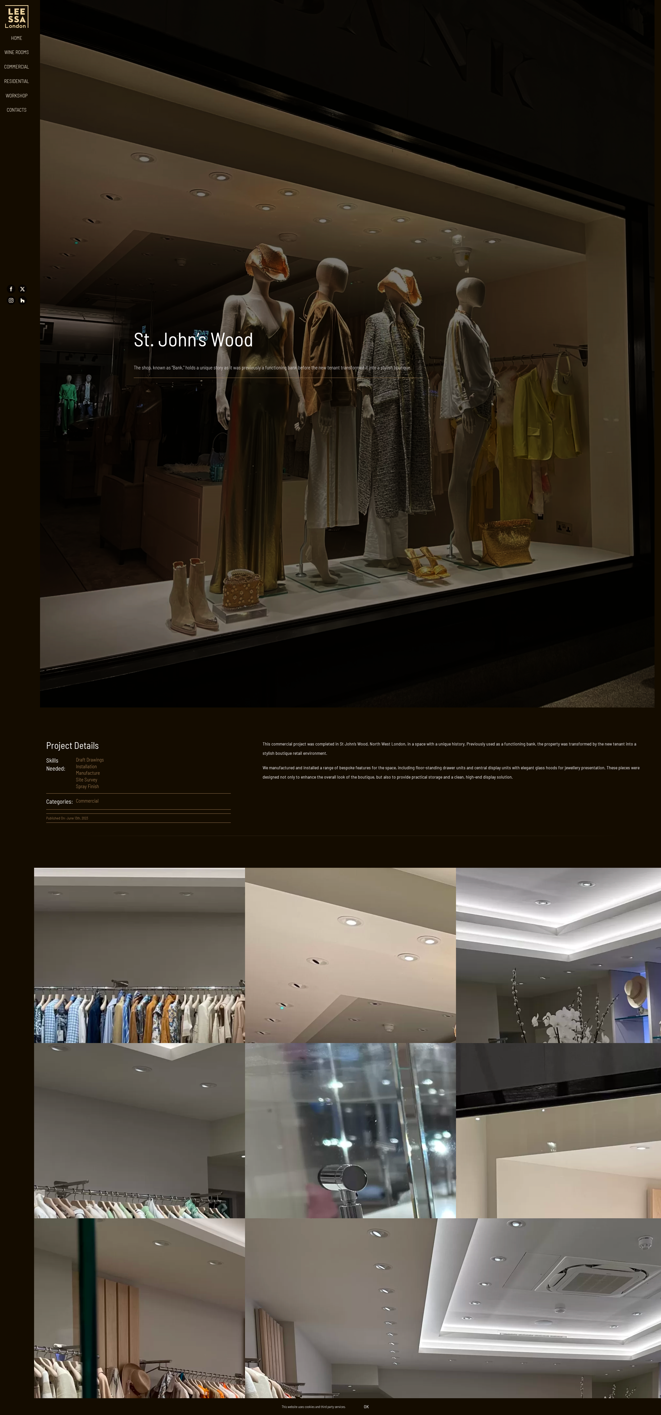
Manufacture (88, 773)
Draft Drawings (90, 760)
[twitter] (22, 289)
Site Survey (86, 779)
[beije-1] (16, 8)
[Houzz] (22, 300)
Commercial (87, 801)
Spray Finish (87, 786)
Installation (86, 766)
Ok (366, 1406)
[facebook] (11, 289)
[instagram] (11, 300)
